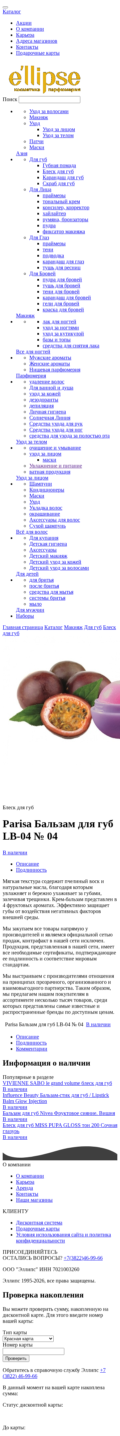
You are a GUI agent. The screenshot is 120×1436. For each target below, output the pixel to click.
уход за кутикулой (63, 333)
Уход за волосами (49, 111)
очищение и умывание (55, 448)
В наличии (15, 852)
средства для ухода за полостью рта (69, 436)
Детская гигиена (48, 544)
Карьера (25, 35)
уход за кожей (45, 393)
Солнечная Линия (49, 417)
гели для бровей (61, 303)
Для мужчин (30, 610)
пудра (49, 225)
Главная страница (23, 627)
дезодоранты (43, 399)
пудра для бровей (62, 279)
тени (48, 249)
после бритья (44, 586)
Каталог (12, 11)
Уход (34, 123)
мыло (35, 604)
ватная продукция (49, 472)
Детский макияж (48, 556)
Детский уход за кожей (55, 562)
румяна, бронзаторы (65, 219)
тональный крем (61, 201)
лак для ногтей (59, 321)
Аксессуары (43, 550)
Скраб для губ (59, 183)
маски (49, 460)
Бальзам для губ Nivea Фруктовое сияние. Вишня (59, 1113)
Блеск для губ (58, 171)
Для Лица (40, 189)
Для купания (43, 538)
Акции (24, 23)
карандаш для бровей (67, 297)
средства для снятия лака (71, 345)
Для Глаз (39, 237)
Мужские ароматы (50, 357)
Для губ (38, 159)
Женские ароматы (49, 363)
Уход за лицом (59, 129)
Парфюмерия (31, 375)
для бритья (41, 580)
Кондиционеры (46, 490)
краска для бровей (63, 309)
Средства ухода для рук (56, 423)
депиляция (41, 405)
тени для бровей (61, 291)
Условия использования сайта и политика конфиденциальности (63, 1237)
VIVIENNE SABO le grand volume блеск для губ (57, 1083)
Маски (36, 147)
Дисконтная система (39, 1222)
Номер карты (18, 1345)
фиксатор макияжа (64, 231)
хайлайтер (54, 213)
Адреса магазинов (36, 41)
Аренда (24, 1188)
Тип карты (15, 1332)
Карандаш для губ (63, 177)
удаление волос (46, 381)
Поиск (10, 99)
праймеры (54, 195)
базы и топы (57, 339)
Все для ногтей (33, 351)
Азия (21, 153)
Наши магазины (34, 1200)
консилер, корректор (66, 207)
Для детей (27, 574)
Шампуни (40, 484)
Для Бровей (42, 273)
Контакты (27, 47)
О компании (30, 29)
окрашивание (44, 514)
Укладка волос (45, 508)
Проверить (16, 1358)
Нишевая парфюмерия (54, 369)
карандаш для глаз (63, 261)
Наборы (25, 616)
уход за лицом (45, 454)
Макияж (38, 117)
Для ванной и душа (51, 387)
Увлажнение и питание (55, 466)
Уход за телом (58, 135)
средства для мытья (51, 592)
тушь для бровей (61, 285)
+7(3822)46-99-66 (83, 1258)
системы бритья (47, 598)
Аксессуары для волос (54, 520)
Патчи (36, 141)
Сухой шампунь (47, 526)
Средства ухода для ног (56, 430)
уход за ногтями (61, 327)
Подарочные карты (38, 53)
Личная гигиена (47, 411)
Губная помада (59, 165)
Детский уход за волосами (59, 568)
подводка (53, 255)
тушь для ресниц (62, 267)
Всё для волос (32, 532)
